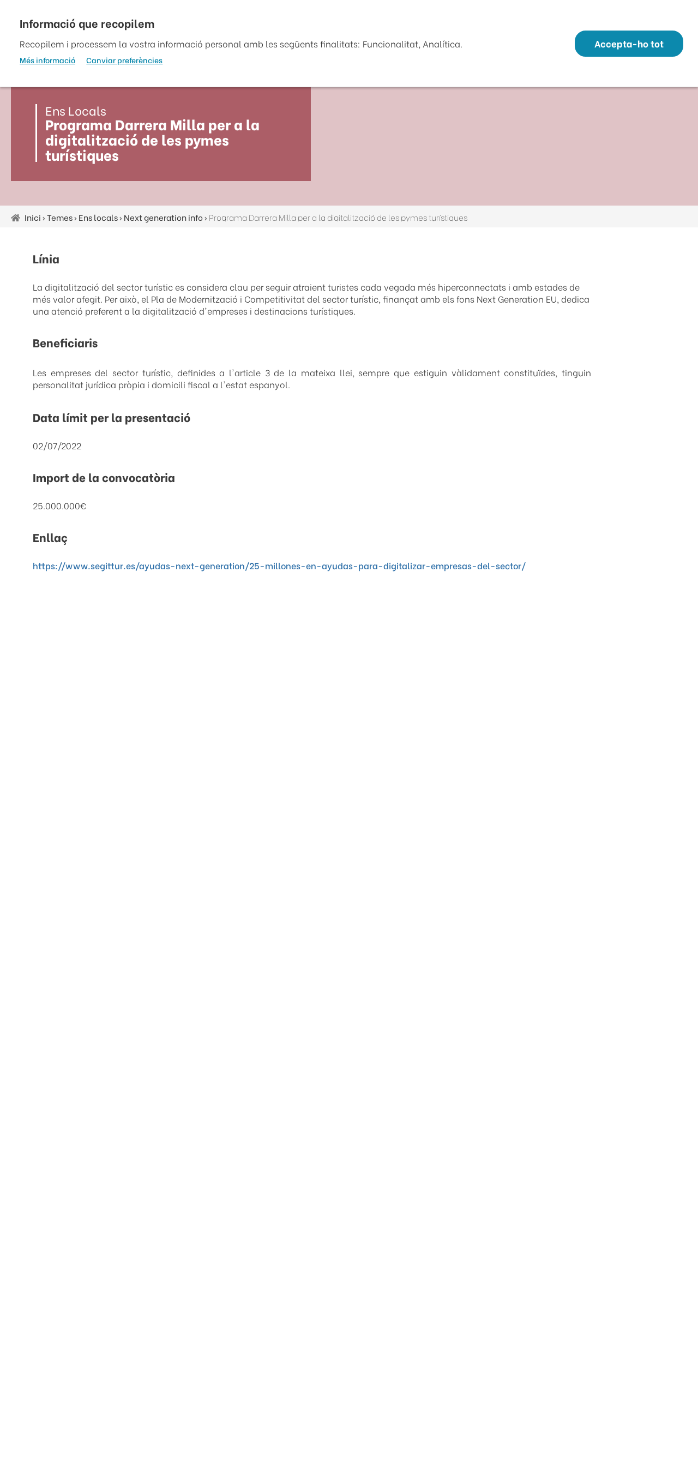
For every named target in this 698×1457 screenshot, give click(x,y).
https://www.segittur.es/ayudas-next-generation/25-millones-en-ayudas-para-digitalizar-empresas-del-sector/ (279, 565)
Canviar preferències (124, 60)
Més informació (47, 60)
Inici (33, 217)
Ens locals (98, 217)
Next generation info (163, 217)
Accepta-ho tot (629, 43)
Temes (60, 217)
